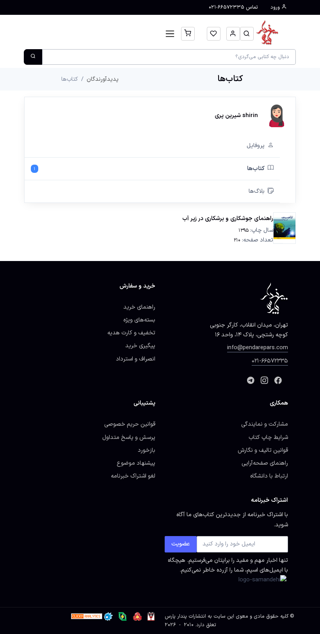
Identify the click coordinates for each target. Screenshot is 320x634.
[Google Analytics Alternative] (86, 616)
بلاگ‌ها (257, 191)
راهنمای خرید (139, 307)
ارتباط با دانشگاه (269, 476)
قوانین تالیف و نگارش (263, 450)
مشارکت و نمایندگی (264, 424)
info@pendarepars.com (257, 347)
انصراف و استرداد (135, 359)
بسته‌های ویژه (139, 320)
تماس (233, 7)
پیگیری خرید (140, 345)
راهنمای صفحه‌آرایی (265, 463)
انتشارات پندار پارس (185, 616)
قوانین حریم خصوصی (129, 424)
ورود (275, 7)
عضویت (180, 544)
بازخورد (146, 450)
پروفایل (256, 145)
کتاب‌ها (149, 168)
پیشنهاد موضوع (136, 463)
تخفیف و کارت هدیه (131, 333)
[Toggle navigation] (170, 33)
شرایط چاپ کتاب (268, 437)
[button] (247, 34)
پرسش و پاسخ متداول (128, 437)
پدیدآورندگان (103, 79)
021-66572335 (270, 361)
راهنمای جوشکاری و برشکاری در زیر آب (227, 218)
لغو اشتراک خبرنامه (133, 476)
